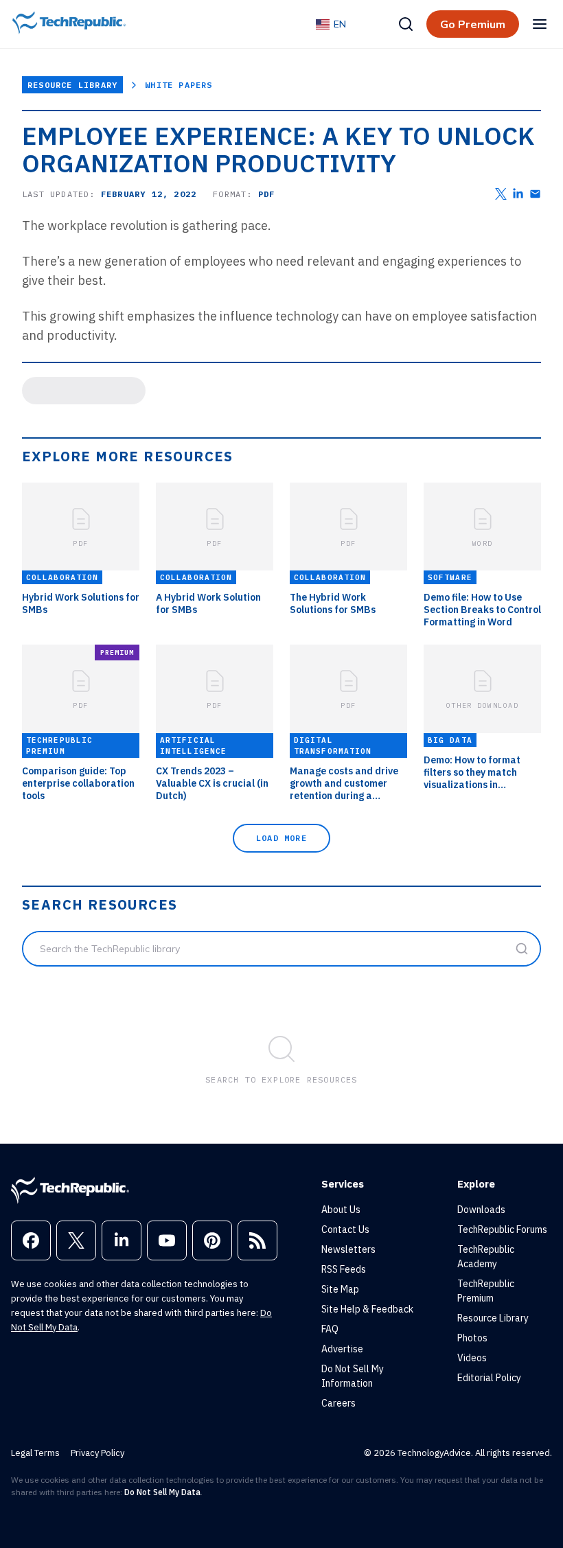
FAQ (329, 1329)
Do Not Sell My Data (162, 1492)
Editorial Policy (489, 1378)
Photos (472, 1338)
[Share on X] (501, 194)
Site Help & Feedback (367, 1309)
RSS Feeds (343, 1269)
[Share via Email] (535, 194)
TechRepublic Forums (502, 1229)
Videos (472, 1358)
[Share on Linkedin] (518, 194)
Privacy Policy (97, 1453)
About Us (340, 1209)
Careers (338, 1403)
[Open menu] (539, 24)
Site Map (340, 1289)
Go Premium (472, 24)
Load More (281, 838)
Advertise (342, 1349)
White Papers (178, 85)
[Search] (405, 24)
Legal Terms (35, 1453)
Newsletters (348, 1249)
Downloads (481, 1209)
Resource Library (72, 85)
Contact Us (345, 1229)
